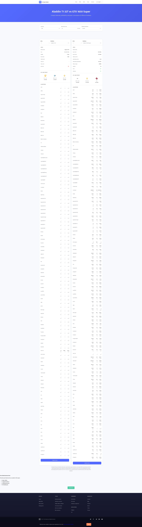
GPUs (80, 2)
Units (41, 41)
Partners (88, 503)
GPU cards (73, 501)
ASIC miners (73, 499)
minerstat (44, 2)
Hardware (52, 41)
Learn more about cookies (68, 524)
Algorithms (41, 501)
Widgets (72, 510)
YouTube (99, 519)
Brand (88, 506)
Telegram (96, 519)
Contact (92, 2)
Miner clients (41, 503)
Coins (76, 2)
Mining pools (41, 506)
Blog (88, 501)
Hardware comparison (75, 503)
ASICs (84, 2)
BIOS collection (57, 510)
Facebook (93, 519)
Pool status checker (58, 506)
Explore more (54, 460)
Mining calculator (58, 499)
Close (89, 524)
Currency (42, 26)
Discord (102, 519)
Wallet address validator (59, 503)
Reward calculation (85, 26)
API (71, 512)
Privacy (88, 510)
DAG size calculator (58, 508)
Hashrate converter (58, 501)
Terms (88, 508)
